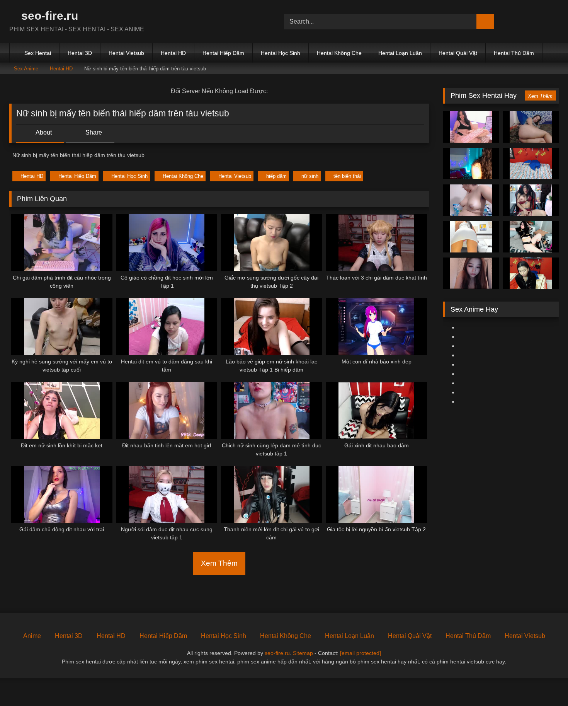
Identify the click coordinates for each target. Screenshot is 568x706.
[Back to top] (545, 683)
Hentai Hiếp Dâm (223, 53)
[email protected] (360, 653)
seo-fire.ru (48, 15)
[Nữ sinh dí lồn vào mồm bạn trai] (471, 273)
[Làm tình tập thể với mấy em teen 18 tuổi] (471, 127)
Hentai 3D (80, 53)
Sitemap (303, 653)
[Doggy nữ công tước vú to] (531, 200)
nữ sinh (309, 176)
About (43, 132)
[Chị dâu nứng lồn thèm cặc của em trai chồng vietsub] (471, 236)
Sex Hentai (37, 53)
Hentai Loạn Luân (400, 53)
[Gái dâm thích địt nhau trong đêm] (531, 236)
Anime (32, 636)
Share (93, 132)
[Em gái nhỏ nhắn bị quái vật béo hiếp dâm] (531, 273)
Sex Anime (26, 69)
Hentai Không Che (339, 53)
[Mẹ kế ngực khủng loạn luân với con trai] (471, 200)
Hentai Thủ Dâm (514, 53)
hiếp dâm (276, 176)
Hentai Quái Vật (458, 53)
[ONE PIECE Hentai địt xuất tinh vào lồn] (471, 163)
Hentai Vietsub (126, 53)
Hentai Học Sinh (280, 53)
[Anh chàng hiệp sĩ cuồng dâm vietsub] (531, 127)
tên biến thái (347, 176)
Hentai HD (173, 53)
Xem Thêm (219, 563)
